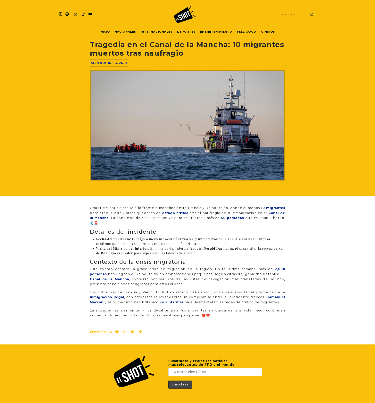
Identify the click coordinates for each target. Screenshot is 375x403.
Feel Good (246, 31)
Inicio (105, 31)
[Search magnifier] (312, 14)
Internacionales (156, 31)
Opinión (268, 31)
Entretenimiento (216, 31)
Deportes (186, 31)
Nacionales (125, 31)
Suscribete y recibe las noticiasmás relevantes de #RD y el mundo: (202, 363)
